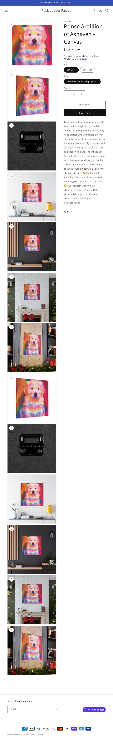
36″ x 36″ (87, 70)
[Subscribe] (57, 709)
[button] (6, 10)
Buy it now (84, 112)
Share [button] (70, 211)
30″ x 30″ (71, 70)
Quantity (67, 88)
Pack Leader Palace (20, 734)
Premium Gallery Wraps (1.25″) (82, 81)
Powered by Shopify (36, 734)
